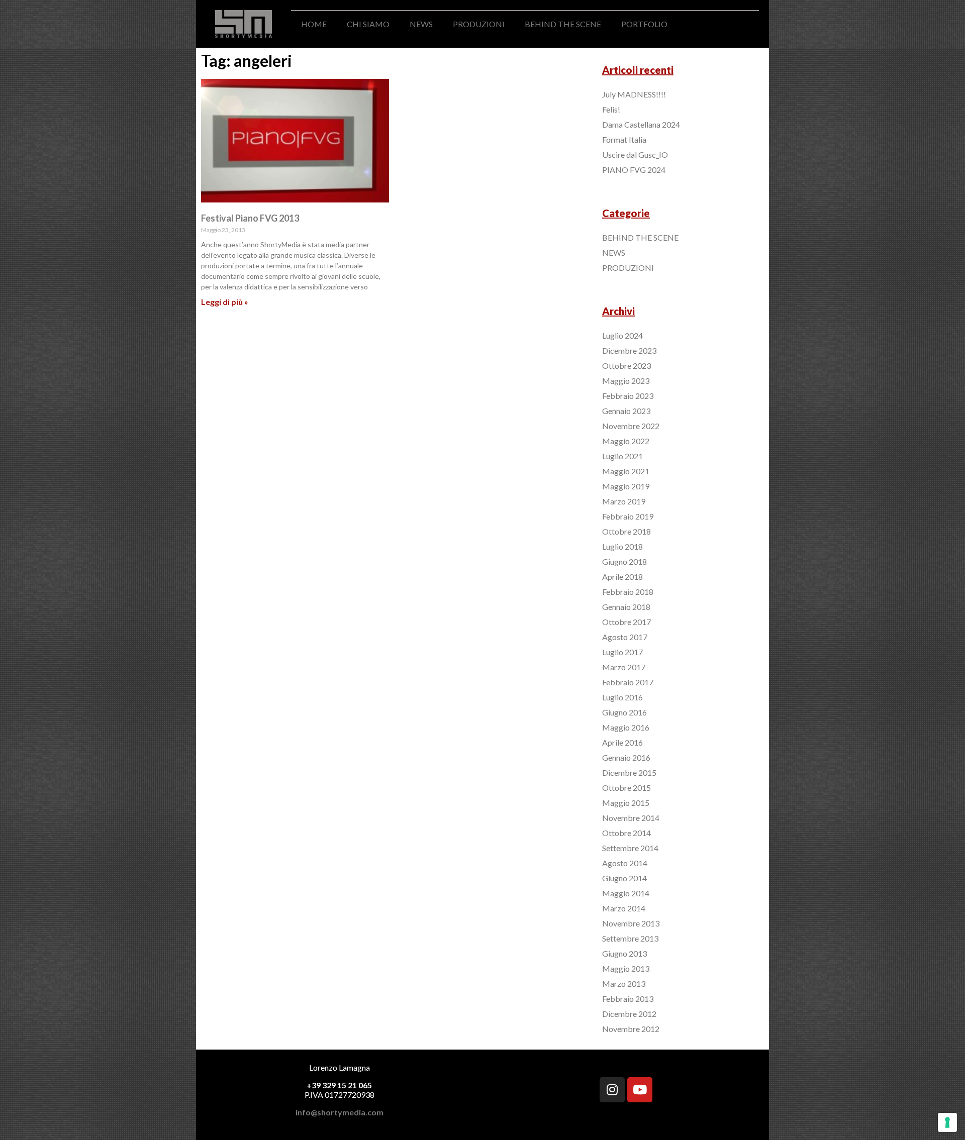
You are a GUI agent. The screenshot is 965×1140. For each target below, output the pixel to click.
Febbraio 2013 (627, 998)
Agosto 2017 (624, 637)
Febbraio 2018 (627, 591)
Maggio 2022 (625, 441)
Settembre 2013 (630, 938)
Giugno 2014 (624, 878)
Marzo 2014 (623, 908)
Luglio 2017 (622, 652)
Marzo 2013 (623, 983)
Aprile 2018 (622, 576)
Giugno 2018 (624, 561)
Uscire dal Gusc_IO (635, 154)
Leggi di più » (224, 301)
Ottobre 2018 (626, 531)
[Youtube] (639, 1089)
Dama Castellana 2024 (641, 124)
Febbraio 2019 (627, 516)
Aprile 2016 (622, 742)
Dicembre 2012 (629, 1013)
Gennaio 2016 (626, 757)
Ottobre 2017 (626, 622)
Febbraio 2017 (627, 682)
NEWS (421, 24)
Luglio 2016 (622, 697)
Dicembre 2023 (629, 350)
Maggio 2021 (625, 471)
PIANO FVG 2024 (633, 169)
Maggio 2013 (625, 968)
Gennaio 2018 (626, 606)
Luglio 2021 (622, 456)
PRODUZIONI (479, 24)
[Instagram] (612, 1089)
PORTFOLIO (644, 24)
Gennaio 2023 (626, 411)
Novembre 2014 (630, 817)
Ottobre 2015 (626, 787)
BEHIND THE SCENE (563, 24)
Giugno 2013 (624, 953)
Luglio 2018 (622, 546)
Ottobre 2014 (626, 833)
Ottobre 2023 (626, 365)
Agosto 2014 (624, 863)
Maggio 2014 (625, 893)
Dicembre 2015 (629, 772)
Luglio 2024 (622, 335)
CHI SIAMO (368, 24)
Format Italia (624, 139)
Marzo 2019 (623, 501)
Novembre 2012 (630, 1028)
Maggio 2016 (625, 727)
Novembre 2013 (630, 923)
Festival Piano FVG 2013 (250, 218)
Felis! (611, 109)
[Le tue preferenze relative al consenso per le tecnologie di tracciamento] (947, 1122)
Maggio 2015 (625, 802)
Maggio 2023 (625, 380)
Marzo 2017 (623, 667)
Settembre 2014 (630, 848)
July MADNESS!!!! (634, 94)
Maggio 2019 (625, 486)
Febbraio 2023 (627, 395)
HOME (314, 24)
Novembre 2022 (630, 426)
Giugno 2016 (624, 712)
